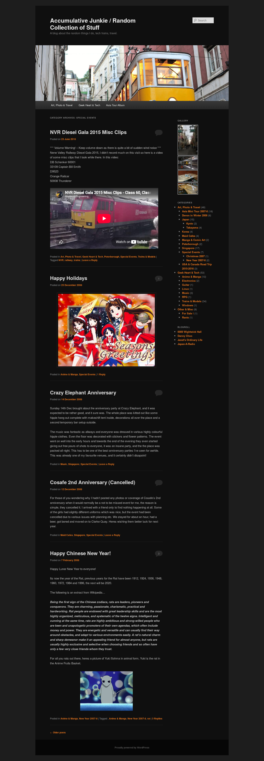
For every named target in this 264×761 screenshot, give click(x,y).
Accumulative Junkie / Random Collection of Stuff (93, 23)
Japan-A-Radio (186, 344)
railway (69, 260)
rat (148, 718)
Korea (185, 231)
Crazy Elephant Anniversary (83, 392)
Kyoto (189, 223)
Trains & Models (147, 256)
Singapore (73, 464)
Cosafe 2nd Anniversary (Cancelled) (92, 482)
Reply (101, 374)
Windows (187, 305)
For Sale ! (188, 313)
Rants (185, 317)
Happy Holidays (68, 278)
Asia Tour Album (115, 105)
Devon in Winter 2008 (194, 215)
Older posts (58, 732)
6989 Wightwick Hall (190, 332)
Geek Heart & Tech (89, 105)
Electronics (189, 280)
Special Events (128, 256)
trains (77, 260)
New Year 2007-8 (88, 718)
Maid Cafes (66, 535)
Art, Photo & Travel (61, 105)
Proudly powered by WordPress (132, 747)
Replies (157, 718)
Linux (185, 289)
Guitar (185, 285)
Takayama (192, 227)
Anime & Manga (69, 374)
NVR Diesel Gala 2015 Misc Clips (88, 132)
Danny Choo (185, 336)
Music (63, 464)
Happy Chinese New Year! (80, 553)
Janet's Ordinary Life (190, 340)
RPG (184, 297)
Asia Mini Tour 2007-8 (195, 211)
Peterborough (111, 256)
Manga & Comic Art (193, 240)
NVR (61, 260)
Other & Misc (185, 309)
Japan (185, 219)
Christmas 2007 (195, 256)
